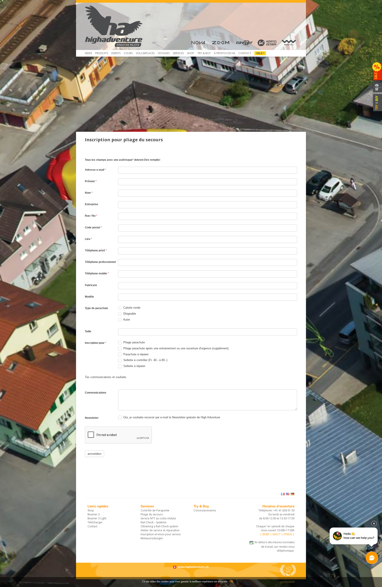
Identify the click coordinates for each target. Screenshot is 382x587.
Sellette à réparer (133, 366)
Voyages (164, 53)
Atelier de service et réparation (160, 530)
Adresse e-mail (95, 169)
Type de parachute (96, 308)
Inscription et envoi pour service (161, 534)
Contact (245, 53)
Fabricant (91, 285)
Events (115, 53)
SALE (377, 72)
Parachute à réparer (135, 354)
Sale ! (260, 53)
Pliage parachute (133, 342)
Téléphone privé (96, 250)
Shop (190, 53)
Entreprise (91, 204)
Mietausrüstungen (152, 538)
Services (178, 53)
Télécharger (95, 522)
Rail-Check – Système (153, 522)
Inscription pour (95, 342)
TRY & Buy (204, 53)
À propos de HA (224, 53)
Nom (89, 192)
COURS (128, 53)
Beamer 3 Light (97, 518)
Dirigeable (129, 313)
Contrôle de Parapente (155, 510)
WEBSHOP (377, 90)
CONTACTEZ (377, 85)
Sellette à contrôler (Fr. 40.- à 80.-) (144, 360)
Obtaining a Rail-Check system (159, 526)
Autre (126, 319)
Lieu (88, 239)
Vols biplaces (145, 53)
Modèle (89, 296)
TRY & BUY (377, 103)
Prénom (91, 181)
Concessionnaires (205, 510)
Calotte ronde (131, 307)
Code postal (93, 227)
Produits (101, 53)
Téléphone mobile (97, 273)
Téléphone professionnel (100, 262)
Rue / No (91, 215)
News (88, 53)
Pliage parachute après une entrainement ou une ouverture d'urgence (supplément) (175, 348)
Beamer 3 (94, 514)
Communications (95, 392)
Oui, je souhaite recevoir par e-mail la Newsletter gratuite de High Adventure (171, 417)
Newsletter (92, 417)
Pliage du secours (152, 514)
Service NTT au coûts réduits (158, 518)
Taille (88, 331)
